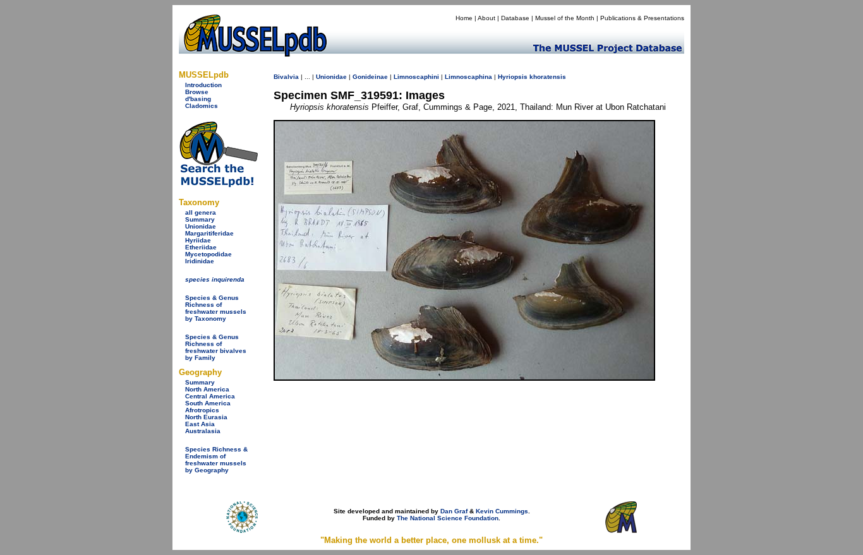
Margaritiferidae (209, 233)
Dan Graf (454, 511)
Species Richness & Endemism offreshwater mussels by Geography (216, 460)
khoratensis (547, 76)
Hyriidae (198, 240)
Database (515, 18)
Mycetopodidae (208, 254)
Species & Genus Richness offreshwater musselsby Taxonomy (215, 308)
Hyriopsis (513, 76)
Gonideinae (370, 76)
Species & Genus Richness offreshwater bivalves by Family (215, 347)
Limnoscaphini (416, 76)
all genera (200, 212)
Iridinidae (199, 261)
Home (464, 18)
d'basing (198, 98)
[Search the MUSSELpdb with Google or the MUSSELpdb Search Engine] (218, 184)
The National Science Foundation (447, 518)
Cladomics (201, 105)
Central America (210, 396)
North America (207, 389)
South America (208, 403)
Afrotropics (202, 410)
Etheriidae (201, 247)
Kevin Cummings (502, 511)
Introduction (203, 84)
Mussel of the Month (564, 18)
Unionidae (200, 226)
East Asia (200, 424)
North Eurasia (206, 417)
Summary (200, 219)
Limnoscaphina (468, 76)
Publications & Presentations (642, 18)
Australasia (202, 430)
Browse (196, 91)
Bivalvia (286, 76)
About (486, 18)
